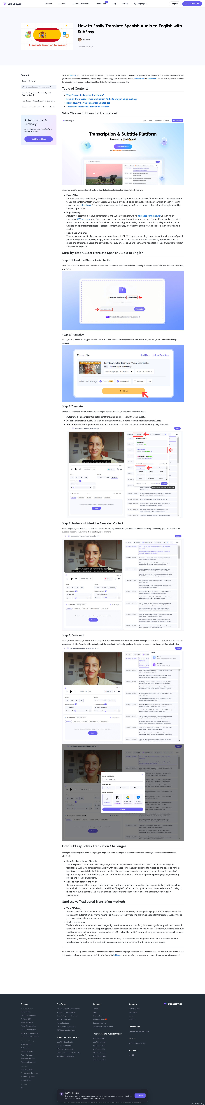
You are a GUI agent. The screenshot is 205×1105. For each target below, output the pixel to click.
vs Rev (131, 1016)
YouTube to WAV (99, 1046)
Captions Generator (28, 1015)
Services (48, 3)
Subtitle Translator (28, 1058)
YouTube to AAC (99, 1049)
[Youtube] (133, 1055)
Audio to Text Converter (30, 1033)
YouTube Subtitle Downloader (68, 1009)
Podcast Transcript (64, 1019)
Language (141, 3)
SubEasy (73, 75)
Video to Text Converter (30, 1037)
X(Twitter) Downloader (65, 1049)
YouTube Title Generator (66, 1012)
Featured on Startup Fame (139, 1031)
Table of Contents (28, 81)
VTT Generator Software (66, 1026)
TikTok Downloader (64, 1046)
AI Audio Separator (28, 1077)
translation (152, 78)
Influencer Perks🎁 (100, 1019)
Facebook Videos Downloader (68, 1053)
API (22, 1088)
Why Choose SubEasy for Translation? (36, 87)
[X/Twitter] (130, 1055)
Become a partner (99, 1023)
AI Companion (26, 1080)
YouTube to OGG (99, 1060)
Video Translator (27, 1051)
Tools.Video (101, 3)
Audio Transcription (28, 1026)
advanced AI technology (149, 215)
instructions (85, 205)
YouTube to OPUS (99, 1056)
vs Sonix (132, 1019)
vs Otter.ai (133, 1012)
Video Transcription (28, 1030)
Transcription (26, 1012)
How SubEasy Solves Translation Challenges (38, 101)
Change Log (97, 1016)
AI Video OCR (26, 1019)
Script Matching (27, 1022)
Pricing (125, 3)
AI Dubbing (25, 1048)
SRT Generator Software (66, 1030)
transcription (139, 78)
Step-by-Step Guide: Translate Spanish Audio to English (36, 94)
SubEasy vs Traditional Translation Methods (38, 107)
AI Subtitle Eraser (27, 1069)
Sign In (175, 3)
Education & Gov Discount (103, 1026)
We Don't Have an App (137, 1043)
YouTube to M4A (99, 1042)
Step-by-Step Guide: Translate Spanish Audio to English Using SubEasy (101, 99)
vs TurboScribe (134, 1009)
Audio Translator (27, 1055)
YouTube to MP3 (99, 1038)
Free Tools (62, 3)
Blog (114, 3)
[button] (141, 4)
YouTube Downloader (81, 3)
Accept (140, 1096)
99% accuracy (83, 219)
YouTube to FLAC (99, 1053)
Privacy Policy (100, 1098)
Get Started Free (192, 3)
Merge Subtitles (63, 1023)
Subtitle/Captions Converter (67, 1016)
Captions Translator (28, 1062)
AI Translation (26, 1044)
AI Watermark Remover (29, 1073)
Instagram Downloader (65, 1056)
